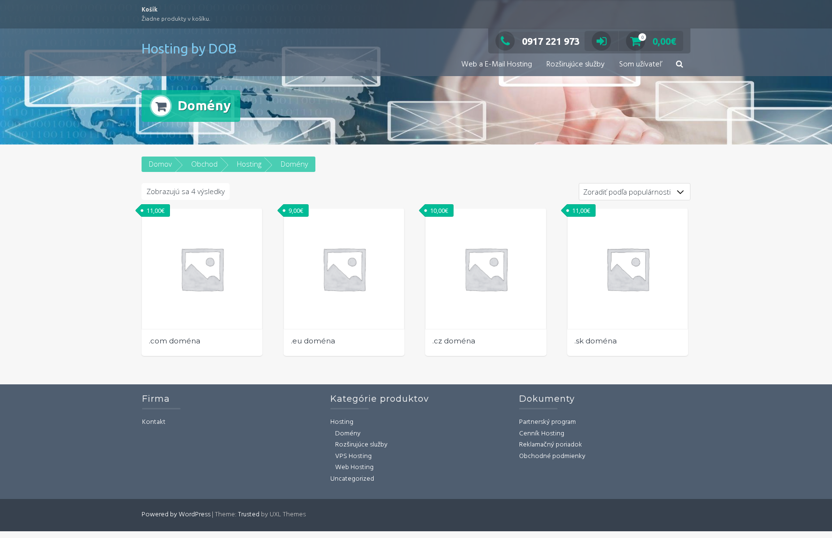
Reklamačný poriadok (550, 444)
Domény (348, 433)
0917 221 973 (551, 41)
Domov (160, 164)
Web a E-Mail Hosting (496, 64)
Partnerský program (547, 422)
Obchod (204, 164)
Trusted (249, 514)
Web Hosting (354, 467)
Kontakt (154, 422)
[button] (679, 64)
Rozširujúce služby (575, 64)
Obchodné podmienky (552, 456)
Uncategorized (352, 479)
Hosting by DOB (189, 48)
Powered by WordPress (176, 514)
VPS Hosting (353, 456)
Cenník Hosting (541, 433)
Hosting (249, 164)
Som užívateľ (640, 64)
